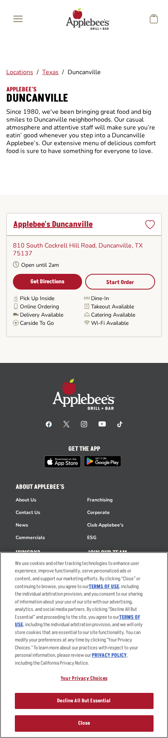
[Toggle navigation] (18, 19)
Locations (19, 72)
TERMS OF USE (104, 586)
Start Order (120, 282)
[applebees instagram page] (84, 423)
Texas (50, 72)
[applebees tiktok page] (119, 423)
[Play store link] (102, 461)
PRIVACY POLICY (109, 655)
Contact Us (28, 512)
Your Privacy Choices (84, 678)
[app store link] (62, 462)
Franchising (100, 500)
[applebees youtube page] (102, 423)
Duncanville (84, 72)
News (22, 525)
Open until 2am (40, 265)
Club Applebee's (105, 525)
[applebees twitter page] (66, 423)
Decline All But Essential (84, 700)
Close (84, 723)
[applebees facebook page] (49, 423)
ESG (92, 537)
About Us (26, 500)
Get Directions (47, 281)
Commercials (30, 537)
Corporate (98, 512)
